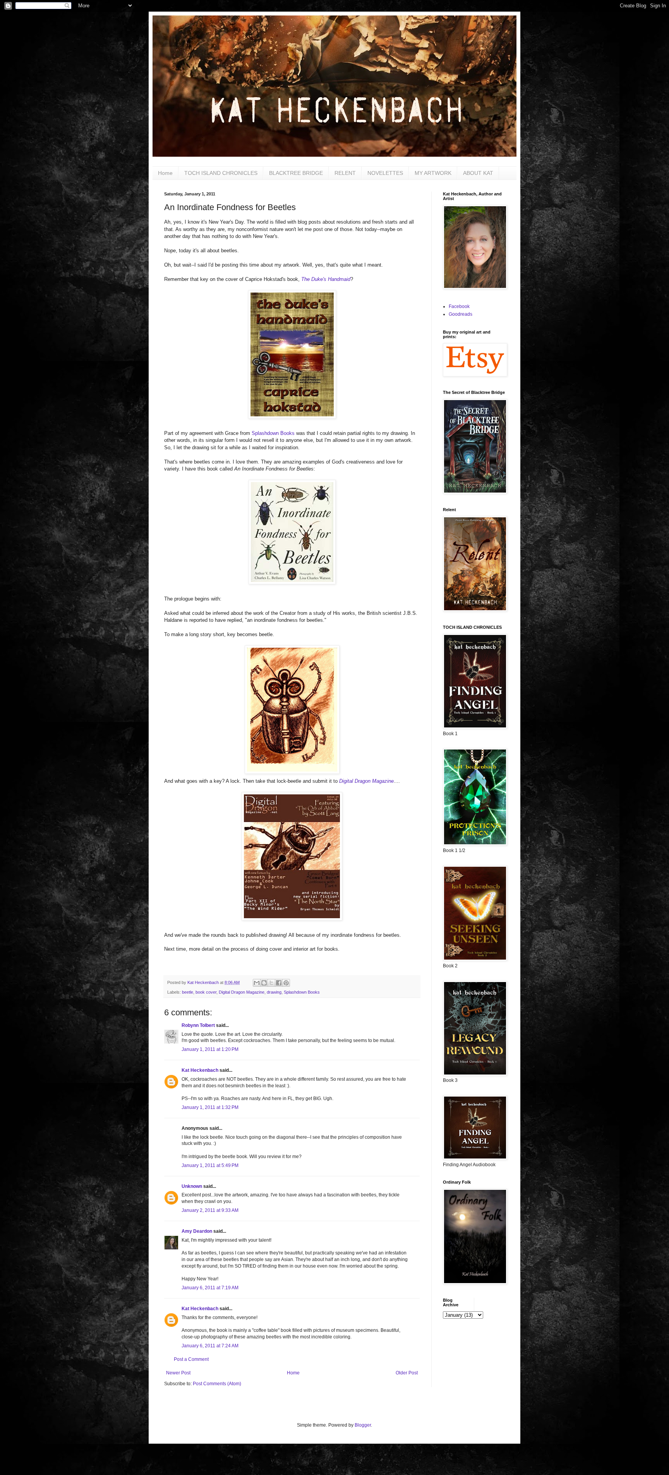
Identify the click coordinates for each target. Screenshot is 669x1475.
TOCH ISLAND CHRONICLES (220, 173)
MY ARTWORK (433, 173)
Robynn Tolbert (198, 1025)
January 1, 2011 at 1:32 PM (210, 1107)
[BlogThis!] (264, 983)
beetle (187, 992)
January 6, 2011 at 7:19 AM (210, 1287)
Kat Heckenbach (200, 1070)
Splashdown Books (273, 433)
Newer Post (178, 1373)
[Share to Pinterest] (286, 983)
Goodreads (460, 314)
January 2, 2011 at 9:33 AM (210, 1210)
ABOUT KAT (478, 173)
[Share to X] (271, 983)
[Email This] (257, 983)
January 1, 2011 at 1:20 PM (210, 1049)
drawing (274, 992)
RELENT (345, 173)
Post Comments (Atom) (217, 1383)
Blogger (363, 1425)
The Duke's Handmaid (325, 279)
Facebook (459, 306)
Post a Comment (191, 1359)
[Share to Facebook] (279, 983)
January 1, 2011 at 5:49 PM (210, 1165)
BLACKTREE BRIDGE (296, 173)
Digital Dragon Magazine (366, 781)
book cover (206, 992)
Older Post (407, 1373)
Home (165, 173)
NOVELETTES (385, 173)
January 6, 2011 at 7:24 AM (210, 1345)
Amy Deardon (197, 1231)
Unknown (192, 1186)
